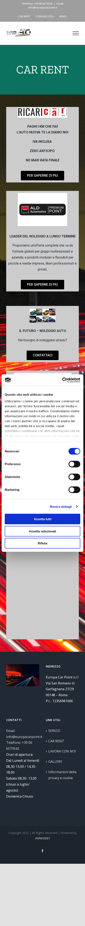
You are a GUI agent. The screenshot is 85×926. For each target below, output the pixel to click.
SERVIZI (54, 730)
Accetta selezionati (42, 531)
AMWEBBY (42, 838)
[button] (42, 175)
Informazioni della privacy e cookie (62, 775)
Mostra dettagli (61, 506)
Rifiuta (42, 543)
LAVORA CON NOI (62, 751)
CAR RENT (56, 741)
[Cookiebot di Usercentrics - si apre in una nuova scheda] (62, 380)
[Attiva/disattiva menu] (75, 33)
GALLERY (55, 761)
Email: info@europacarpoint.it (46, 6)
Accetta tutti (42, 519)
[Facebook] (42, 851)
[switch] (74, 464)
